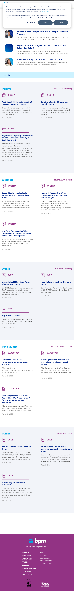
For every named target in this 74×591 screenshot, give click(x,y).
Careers (25, 565)
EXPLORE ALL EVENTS (63, 269)
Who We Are (27, 559)
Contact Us (27, 575)
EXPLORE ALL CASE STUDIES (61, 347)
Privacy (42, 553)
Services (25, 553)
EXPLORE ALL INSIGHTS (63, 89)
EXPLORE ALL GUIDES (64, 434)
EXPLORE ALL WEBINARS (63, 180)
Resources (26, 556)
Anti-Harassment (46, 561)
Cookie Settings (46, 563)
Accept (45, 22)
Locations (26, 571)
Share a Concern (29, 568)
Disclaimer (43, 555)
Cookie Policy (45, 11)
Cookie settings (30, 22)
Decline (61, 22)
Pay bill (25, 562)
